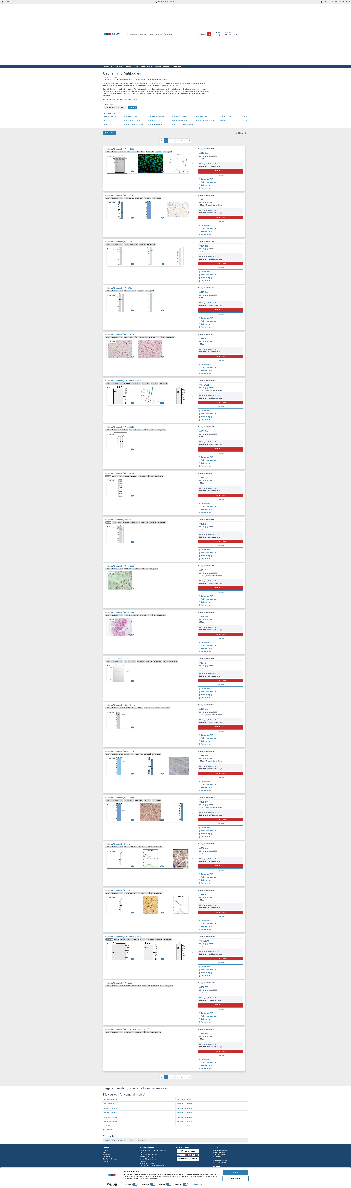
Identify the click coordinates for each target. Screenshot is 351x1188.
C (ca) (116, 1140)
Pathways (166, 66)
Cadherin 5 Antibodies (184, 1113)
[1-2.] (120, 395)
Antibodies (118, 66)
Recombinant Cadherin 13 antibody (119, 659)
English (6, 2)
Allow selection (235, 1178)
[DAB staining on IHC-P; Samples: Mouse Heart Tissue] (180, 766)
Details (221, 175)
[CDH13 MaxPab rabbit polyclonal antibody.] (120, 256)
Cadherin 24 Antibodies (184, 1104)
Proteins (136, 66)
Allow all (235, 1172)
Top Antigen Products (110, 1159)
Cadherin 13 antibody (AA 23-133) (119, 195)
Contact (172, 1)
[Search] (209, 34)
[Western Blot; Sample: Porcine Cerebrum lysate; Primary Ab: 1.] (180, 812)
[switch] (152, 1184)
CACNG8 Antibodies (110, 1117)
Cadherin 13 (123, 1140)
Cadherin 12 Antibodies (111, 1099)
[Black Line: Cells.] (150, 395)
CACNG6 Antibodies (110, 1126)
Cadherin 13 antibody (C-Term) (117, 844)
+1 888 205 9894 (221, 1163)
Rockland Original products (148, 1159)
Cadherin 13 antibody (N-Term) (117, 890)
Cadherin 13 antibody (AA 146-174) (119, 612)
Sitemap (105, 1161)
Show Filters (111, 133)
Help (104, 1152)
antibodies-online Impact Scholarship (152, 1165)
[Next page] (189, 140)
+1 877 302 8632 (162, 2)
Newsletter (106, 1154)
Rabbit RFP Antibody (146, 1157)
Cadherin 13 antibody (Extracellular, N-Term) (123, 381)
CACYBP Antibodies (110, 1108)
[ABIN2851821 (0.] (120, 534)
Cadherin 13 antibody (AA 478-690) (119, 751)
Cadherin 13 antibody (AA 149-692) (119, 149)
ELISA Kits (128, 66)
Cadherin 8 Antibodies (184, 1121)
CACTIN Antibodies (110, 1113)
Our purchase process (147, 1163)
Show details (195, 1184)
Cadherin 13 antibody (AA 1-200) (118, 983)
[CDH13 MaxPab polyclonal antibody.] (150, 302)
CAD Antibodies (109, 1104)
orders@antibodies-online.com (230, 36)
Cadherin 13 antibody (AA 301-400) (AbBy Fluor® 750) (127, 1029)
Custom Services (146, 66)
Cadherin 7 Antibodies (184, 1117)
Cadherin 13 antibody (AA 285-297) (119, 473)
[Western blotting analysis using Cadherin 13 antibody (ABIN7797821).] (120, 673)
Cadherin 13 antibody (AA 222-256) (119, 427)
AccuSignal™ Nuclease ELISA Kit (150, 1154)
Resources (106, 1157)
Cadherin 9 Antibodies (184, 1126)
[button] (192, 164)
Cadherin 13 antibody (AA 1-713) (118, 242)
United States (214, 164)
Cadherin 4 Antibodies (184, 1108)
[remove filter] (125, 107)
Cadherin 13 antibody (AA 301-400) (119, 334)
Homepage (108, 1140)
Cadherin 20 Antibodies (184, 1099)
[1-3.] (120, 951)
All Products (108, 66)
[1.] (180, 395)
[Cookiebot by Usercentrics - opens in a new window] (112, 1184)
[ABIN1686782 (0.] (120, 488)
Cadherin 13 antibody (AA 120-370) (119, 566)
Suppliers (158, 66)
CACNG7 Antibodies (110, 1121)
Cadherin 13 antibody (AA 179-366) (119, 798)
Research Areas (177, 66)
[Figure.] (120, 812)
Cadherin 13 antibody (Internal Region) (121, 520)
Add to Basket (221, 171)
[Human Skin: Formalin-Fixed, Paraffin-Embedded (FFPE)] (120, 627)
